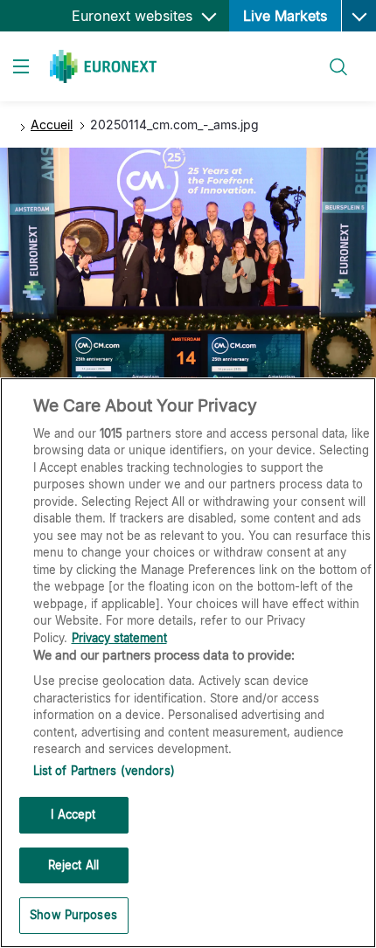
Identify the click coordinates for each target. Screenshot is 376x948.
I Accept (73, 814)
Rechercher (331, 56)
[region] (188, 662)
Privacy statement (119, 638)
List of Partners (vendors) (104, 771)
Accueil (52, 124)
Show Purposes (73, 915)
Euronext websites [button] (134, 15)
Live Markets (285, 15)
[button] (358, 15)
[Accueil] (103, 66)
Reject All (73, 865)
